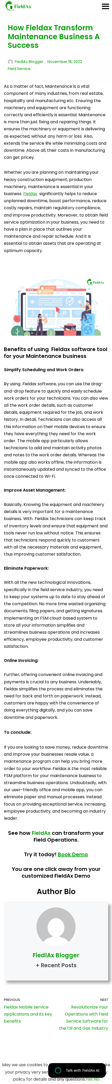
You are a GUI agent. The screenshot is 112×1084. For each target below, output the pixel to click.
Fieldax (30, 194)
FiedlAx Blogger (29, 61)
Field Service (19, 68)
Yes (89, 1079)
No (96, 1079)
